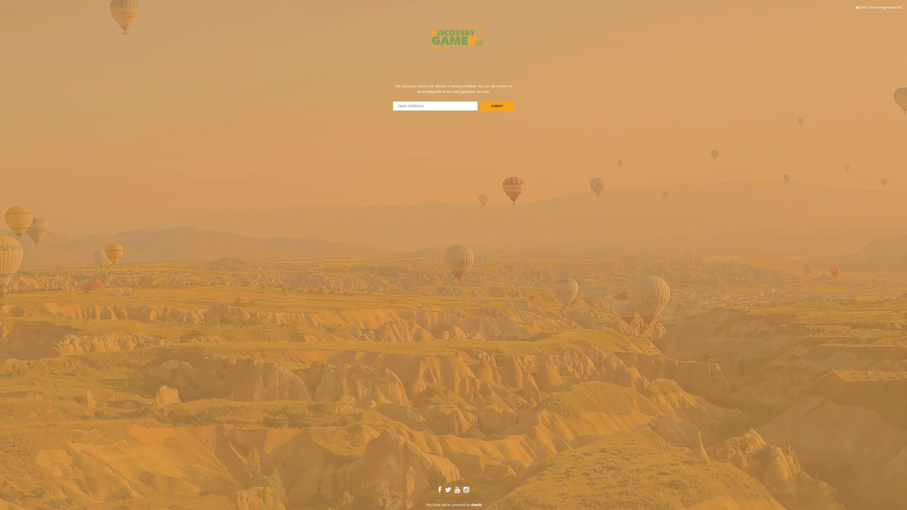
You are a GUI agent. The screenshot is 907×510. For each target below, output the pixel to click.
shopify (476, 505)
